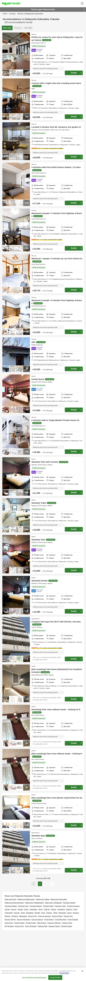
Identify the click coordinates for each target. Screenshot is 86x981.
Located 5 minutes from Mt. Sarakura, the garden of (56, 127)
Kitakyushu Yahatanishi (53, 903)
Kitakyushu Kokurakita (58, 899)
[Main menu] (82, 3)
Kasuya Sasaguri (44, 916)
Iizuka (26, 909)
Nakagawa (23, 916)
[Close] (82, 971)
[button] (52, 884)
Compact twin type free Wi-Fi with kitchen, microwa (56, 622)
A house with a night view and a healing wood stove (56, 83)
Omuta (7, 909)
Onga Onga (9, 923)
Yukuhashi (61, 909)
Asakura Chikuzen (54, 923)
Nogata (20, 909)
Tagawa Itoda (42, 926)
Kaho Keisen (41, 923)
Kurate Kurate (31, 923)
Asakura (76, 913)
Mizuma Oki (19, 926)
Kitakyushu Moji (10, 899)
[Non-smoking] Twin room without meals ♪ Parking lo (56, 754)
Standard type (38, 836)
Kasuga (16, 913)
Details (74, 73)
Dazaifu (37, 913)
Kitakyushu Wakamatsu (26, 899)
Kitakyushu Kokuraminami (14, 903)
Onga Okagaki (73, 919)
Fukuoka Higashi (69, 903)
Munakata (29, 913)
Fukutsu (49, 913)
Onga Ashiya (49, 919)
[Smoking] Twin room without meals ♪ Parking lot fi (55, 709)
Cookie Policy (64, 973)
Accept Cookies (55, 977)
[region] (43, 974)
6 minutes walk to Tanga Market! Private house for (55, 420)
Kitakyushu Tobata (42, 899)
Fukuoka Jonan (60, 906)
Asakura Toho (67, 923)
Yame (40, 909)
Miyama (8, 916)
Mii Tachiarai (9, 926)
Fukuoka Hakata (11, 906)
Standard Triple (38, 503)
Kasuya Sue (68, 916)
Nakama (69, 909)
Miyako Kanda (66, 926)
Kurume (14, 909)
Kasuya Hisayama (23, 919)
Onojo (23, 913)
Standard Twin (38, 540)
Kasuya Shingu (10, 919)
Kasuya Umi (32, 916)
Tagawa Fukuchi (54, 926)
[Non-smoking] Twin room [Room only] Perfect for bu (56, 798)
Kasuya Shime (57, 916)
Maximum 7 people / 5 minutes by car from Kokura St (56, 258)
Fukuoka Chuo (23, 906)
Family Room (37, 379)
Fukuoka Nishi (48, 906)
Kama (69, 913)
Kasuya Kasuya (37, 919)
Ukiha (55, 913)
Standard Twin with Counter (44, 462)
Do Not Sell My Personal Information (34, 977)
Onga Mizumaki (60, 919)
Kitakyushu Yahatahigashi (34, 903)
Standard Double (39, 581)
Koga (43, 913)
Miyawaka (62, 913)
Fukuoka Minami (36, 906)
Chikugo (47, 909)
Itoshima (15, 916)
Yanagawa (33, 909)
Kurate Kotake (19, 923)
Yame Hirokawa (31, 926)
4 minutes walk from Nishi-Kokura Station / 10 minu (56, 167)
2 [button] (45, 884)
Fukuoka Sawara (73, 906)
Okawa (53, 909)
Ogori (75, 909)
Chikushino (9, 913)
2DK (33, 342)
